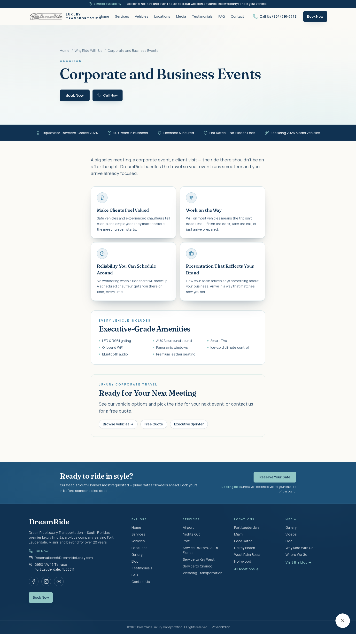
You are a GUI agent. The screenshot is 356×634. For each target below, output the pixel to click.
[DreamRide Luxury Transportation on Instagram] (46, 581)
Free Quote (154, 424)
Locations (162, 16)
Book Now (315, 16)
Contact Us (141, 581)
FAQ (221, 16)
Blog (135, 561)
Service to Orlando (197, 566)
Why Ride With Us (88, 50)
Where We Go (296, 554)
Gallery (137, 554)
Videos (291, 534)
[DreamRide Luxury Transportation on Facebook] (34, 581)
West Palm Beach (248, 554)
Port (186, 541)
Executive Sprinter (189, 424)
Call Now (41, 551)
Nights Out (191, 534)
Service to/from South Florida (200, 550)
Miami (238, 534)
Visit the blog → (298, 562)
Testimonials (202, 16)
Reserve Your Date (274, 477)
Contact (237, 16)
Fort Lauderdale (247, 527)
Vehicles (141, 16)
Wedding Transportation (202, 573)
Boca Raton (243, 541)
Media (181, 16)
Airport (188, 527)
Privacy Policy (221, 627)
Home (104, 16)
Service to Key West (199, 559)
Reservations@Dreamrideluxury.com (64, 557)
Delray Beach (244, 547)
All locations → (246, 569)
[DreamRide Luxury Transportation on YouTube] (59, 581)
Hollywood (242, 561)
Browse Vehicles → (118, 424)
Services (122, 16)
